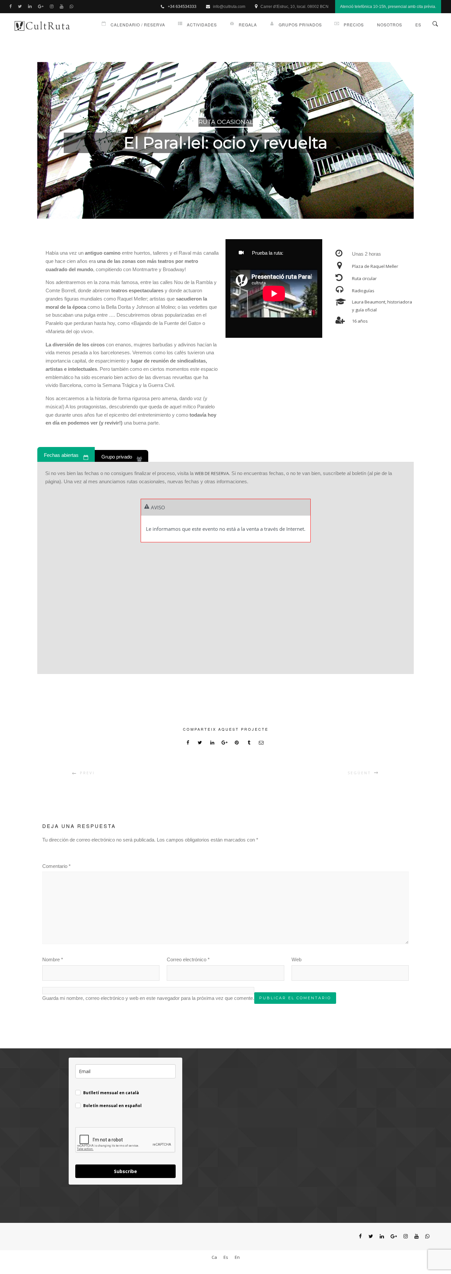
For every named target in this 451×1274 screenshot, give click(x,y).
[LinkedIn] (31, 6)
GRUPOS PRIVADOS (300, 24)
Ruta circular (364, 278)
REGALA (248, 24)
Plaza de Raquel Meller (375, 266)
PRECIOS (354, 24)
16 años (360, 321)
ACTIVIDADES (202, 24)
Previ (87, 772)
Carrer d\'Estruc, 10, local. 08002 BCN (294, 6)
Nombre (52, 959)
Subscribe (125, 1171)
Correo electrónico (188, 959)
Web (296, 959)
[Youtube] (63, 6)
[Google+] (42, 6)
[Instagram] (53, 6)
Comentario (56, 866)
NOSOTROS (389, 24)
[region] (225, 140)
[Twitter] (21, 6)
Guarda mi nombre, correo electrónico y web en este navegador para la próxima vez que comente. (148, 998)
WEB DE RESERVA (212, 473)
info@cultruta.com (229, 6)
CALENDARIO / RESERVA (138, 24)
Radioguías (363, 291)
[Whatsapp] (73, 6)
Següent (359, 772)
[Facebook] (12, 6)
